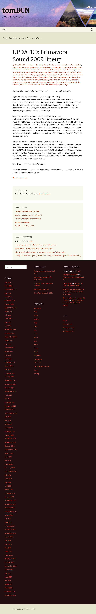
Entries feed (67, 324)
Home (36, 337)
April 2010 (8, 424)
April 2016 (8, 297)
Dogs (35, 323)
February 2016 (10, 300)
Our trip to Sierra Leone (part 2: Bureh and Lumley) (63, 256)
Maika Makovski (66, 75)
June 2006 (8, 544)
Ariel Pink (78, 65)
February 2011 (10, 402)
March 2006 (9, 555)
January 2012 (9, 377)
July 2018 (8, 282)
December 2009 (10, 439)
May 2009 (8, 460)
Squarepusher (17, 82)
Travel (36, 370)
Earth (35, 326)
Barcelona (37, 308)
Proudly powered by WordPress (24, 609)
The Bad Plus (34, 82)
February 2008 (10, 493)
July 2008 (8, 475)
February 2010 (10, 431)
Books (36, 315)
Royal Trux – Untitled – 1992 (24, 226)
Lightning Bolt (40, 75)
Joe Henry (31, 75)
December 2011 (10, 380)
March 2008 (9, 490)
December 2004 (10, 595)
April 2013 (8, 359)
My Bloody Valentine (61, 77)
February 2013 (10, 362)
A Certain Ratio (42, 65)
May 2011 (8, 399)
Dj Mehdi (51, 70)
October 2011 (9, 388)
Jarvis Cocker (52, 72)
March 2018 (9, 286)
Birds (35, 312)
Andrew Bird (61, 65)
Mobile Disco (48, 77)
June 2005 (8, 577)
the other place (44, 194)
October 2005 (9, 562)
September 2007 (10, 511)
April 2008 (8, 486)
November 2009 (10, 442)
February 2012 (10, 373)
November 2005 (10, 559)
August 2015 (9, 311)
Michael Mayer (27, 77)
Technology (38, 359)
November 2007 (10, 504)
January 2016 (9, 304)
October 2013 (9, 348)
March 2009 (9, 464)
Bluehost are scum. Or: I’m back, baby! (28, 215)
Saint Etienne (43, 80)
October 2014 (9, 333)
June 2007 (8, 522)
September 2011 (10, 391)
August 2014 (9, 340)
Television (37, 363)
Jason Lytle (62, 72)
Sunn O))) (26, 82)
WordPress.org (68, 331)
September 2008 (10, 471)
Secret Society (54, 80)
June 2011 (8, 395)
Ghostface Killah (31, 72)
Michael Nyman (38, 77)
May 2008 (8, 482)
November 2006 (10, 533)
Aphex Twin (70, 65)
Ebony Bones (59, 70)
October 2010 (9, 410)
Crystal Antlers (56, 67)
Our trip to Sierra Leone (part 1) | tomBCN (29, 256)
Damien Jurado (77, 67)
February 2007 (10, 526)
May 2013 (8, 355)
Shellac (63, 80)
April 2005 (8, 584)
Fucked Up (79, 70)
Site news (37, 355)
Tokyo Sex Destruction (28, 85)
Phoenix (29, 80)
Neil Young (72, 77)
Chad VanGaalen (44, 67)
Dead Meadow (43, 70)
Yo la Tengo (64, 85)
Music (31, 65)
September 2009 (10, 450)
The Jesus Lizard (62, 82)
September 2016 (10, 289)
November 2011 (10, 384)
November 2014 (10, 329)
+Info (4, 30)
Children (36, 319)
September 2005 (10, 566)
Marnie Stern (17, 77)
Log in (65, 320)
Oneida (23, 80)
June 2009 (8, 457)
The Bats (43, 82)
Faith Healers (69, 70)
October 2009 (9, 446)
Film (35, 330)
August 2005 (9, 570)
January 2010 (9, 435)
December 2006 (10, 530)
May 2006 (8, 548)
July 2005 (8, 573)
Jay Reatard (71, 72)
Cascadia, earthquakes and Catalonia (28, 219)
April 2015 (8, 326)
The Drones (51, 82)
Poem (36, 352)
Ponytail (35, 80)
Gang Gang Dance (19, 72)
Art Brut (15, 67)
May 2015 (8, 322)
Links (35, 341)
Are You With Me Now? (22, 222)
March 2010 (9, 428)
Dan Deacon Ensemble (29, 70)
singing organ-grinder (22, 245)
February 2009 (10, 468)
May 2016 (8, 293)
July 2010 (8, 417)
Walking (36, 374)
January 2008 (9, 497)
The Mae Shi (72, 82)
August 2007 (9, 515)
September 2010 (10, 413)
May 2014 (8, 344)
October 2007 (9, 508)
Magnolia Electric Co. (53, 75)
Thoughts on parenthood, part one (27, 211)
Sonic (68, 80)
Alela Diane (52, 65)
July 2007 (8, 519)
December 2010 (10, 406)
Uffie (38, 85)
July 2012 (8, 369)
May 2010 (8, 420)
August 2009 (9, 453)
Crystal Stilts (66, 67)
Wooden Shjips (54, 85)
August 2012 (9, 366)
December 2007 (10, 500)
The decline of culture (41, 366)
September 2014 (10, 337)
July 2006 (8, 540)
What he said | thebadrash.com (25, 252)
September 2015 (10, 308)
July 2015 (8, 315)
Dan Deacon (17, 70)
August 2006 (9, 537)
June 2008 (8, 479)
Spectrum (74, 80)
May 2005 (8, 580)
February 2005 (10, 591)
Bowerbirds (34, 67)
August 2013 (9, 351)
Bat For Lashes (24, 67)
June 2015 (8, 319)
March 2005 (9, 588)
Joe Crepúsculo (21, 75)
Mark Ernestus (78, 75)
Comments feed (68, 328)
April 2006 (8, 551)
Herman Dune (42, 72)
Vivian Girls (44, 85)
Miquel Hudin (19, 248)
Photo (36, 348)
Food (35, 334)
